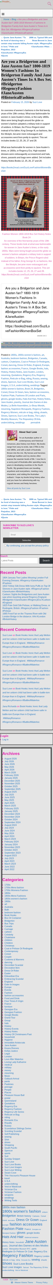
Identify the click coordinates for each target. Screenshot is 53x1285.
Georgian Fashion (13, 1012)
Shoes (4, 416)
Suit (6, 1156)
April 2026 (9, 770)
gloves (4, 399)
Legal (7, 1053)
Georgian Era (10, 1009)
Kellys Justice (11, 1051)
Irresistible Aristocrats (14, 1042)
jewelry (17, 402)
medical (8, 1065)
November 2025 (12, 783)
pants (7, 1081)
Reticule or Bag (17, 378)
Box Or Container (12, 918)
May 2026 (9, 767)
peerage (8, 1087)
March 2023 (10, 864)
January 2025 (11, 811)
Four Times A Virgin (13, 1001)
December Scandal (13, 965)
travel (7, 1178)
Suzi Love (7, 635)
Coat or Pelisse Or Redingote (35, 362)
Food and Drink (11, 998)
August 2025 (10, 792)
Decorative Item (12, 968)
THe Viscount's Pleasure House (19, 1175)
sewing (43, 378)
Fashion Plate (8, 395)
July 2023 (9, 858)
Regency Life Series (14, 1112)
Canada (43, 358)
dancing (12, 365)
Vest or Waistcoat (12, 1186)
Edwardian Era (11, 976)
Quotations (16, 375)
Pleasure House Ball (14, 1095)
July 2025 (9, 795)
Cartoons (36, 1216)
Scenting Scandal (13, 1131)
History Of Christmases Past (18, 1034)
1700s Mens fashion (14, 887)
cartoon (4, 362)
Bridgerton (33, 358)
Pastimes (8, 1084)
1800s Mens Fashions (15, 896)
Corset (4, 365)
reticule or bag (26, 412)
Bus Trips (9, 923)
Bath (6, 910)
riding (29, 378)
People (7, 1090)
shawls (43, 412)
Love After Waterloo (13, 1059)
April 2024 (9, 836)
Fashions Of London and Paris (30, 395)
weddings (35, 385)
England (37, 365)
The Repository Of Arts (29, 419)
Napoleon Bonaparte (21, 409)
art (43, 355)
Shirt (6, 1139)
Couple (8, 957)
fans (26, 392)
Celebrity (8, 935)
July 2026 (9, 761)
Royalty (8, 1123)
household (9, 1037)
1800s (14, 355)
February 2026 (11, 775)
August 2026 (10, 759)
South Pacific (10, 1148)
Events (7, 990)
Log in (5, 739)
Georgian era (36, 1229)
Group (7, 1020)
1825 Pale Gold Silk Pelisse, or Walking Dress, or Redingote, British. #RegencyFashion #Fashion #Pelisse (26, 608)
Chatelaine (14, 362)
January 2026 (11, 778)
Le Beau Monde (36, 405)
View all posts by (18, 488)
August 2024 (10, 825)
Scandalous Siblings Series (17, 1128)
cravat (4, 1220)
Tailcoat (26, 1267)
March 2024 (10, 839)
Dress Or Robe (24, 365)
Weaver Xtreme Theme (24, 1282)
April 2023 (9, 861)
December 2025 (12, 781)
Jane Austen (29, 372)
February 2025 (11, 808)
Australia (5, 358)
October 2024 (11, 819)
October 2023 (11, 850)
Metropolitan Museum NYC (19, 1249)
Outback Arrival (11, 1078)
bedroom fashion (19, 358)
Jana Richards (9, 706)
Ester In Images (11, 984)
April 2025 (9, 803)
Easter (7, 973)
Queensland (10, 1101)
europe (5, 1225)
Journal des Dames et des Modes (28, 1245)
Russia (36, 378)
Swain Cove (10, 1173)
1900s (7, 901)
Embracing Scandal (14, 979)
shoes (4, 382)
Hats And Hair (29, 399)
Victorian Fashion (12, 1192)
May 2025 (9, 800)
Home (6, 19)
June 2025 (9, 797)
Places (7, 1092)
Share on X (41, 336)
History (4, 372)
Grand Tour (9, 1018)
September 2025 (12, 789)
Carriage (8, 929)
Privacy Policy (42, 1282)
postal (7, 1098)
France (24, 368)
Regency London (41, 1256)
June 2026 (9, 764)
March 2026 (10, 772)
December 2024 (12, 814)
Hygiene (8, 1040)
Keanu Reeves (11, 1048)
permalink (35, 422)
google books (15, 399)
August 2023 (10, 855)
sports (7, 1153)
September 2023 (12, 853)
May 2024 (9, 833)
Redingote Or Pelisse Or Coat (17, 1251)
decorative (11, 1220)
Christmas (9, 946)
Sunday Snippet (12, 1159)
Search (4, 556)
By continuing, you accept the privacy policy (28, 545)
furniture (8, 1007)
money (7, 1070)
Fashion (8, 993)
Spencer (12, 382)
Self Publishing (11, 1134)
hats (46, 368)
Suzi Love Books (25, 382)
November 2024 (12, 817)
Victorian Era (10, 1189)
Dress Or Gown (16, 392)
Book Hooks (10, 915)
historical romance (31, 1237)
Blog (14, 19)
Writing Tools (10, 1200)
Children (8, 943)
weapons (8, 1195)
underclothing (22, 385)
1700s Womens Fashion (16, 890)
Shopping (9, 1145)
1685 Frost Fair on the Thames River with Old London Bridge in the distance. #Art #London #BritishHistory (24, 616)
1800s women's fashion (29, 355)
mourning (5, 375)
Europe (45, 365)
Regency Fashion (41, 409)
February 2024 (11, 842)
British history (24, 1216)
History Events (11, 1029)
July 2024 (9, 828)
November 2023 (12, 847)
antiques (45, 1212)
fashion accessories (10, 368)
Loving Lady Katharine (15, 1062)
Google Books (36, 368)
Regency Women (9, 412)
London (39, 372)
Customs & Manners (14, 959)
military (7, 1067)
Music (7, 1076)
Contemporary (11, 951)
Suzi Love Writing (12, 1170)
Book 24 (29, 389)
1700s (7, 885)
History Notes (15, 372)
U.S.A (12, 385)
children (8, 940)
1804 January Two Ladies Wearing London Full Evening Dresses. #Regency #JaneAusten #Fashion (25, 580)
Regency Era (29, 375)
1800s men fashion (13, 1207)
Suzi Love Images (13, 1167)
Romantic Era (11, 1120)
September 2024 (12, 822)
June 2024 (9, 831)
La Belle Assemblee (18, 405)
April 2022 (9, 869)
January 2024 (11, 844)
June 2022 (9, 866)
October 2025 (11, 786)
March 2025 (10, 806)
